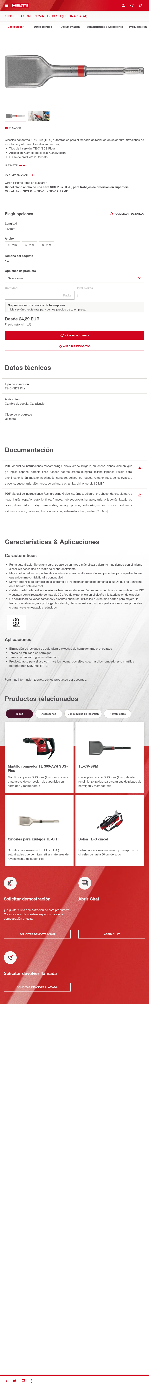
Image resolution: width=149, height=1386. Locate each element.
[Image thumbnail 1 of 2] (15, 116)
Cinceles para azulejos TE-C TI (33, 839)
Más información (16, 175)
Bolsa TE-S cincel (93, 839)
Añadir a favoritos (76, 346)
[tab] (15, 26)
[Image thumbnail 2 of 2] (39, 116)
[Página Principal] (20, 5)
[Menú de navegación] (6, 5)
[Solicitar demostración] (14, 1381)
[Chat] (23, 1381)
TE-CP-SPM (88, 766)
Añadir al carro (77, 335)
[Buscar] (140, 5)
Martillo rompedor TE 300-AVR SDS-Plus (38, 768)
